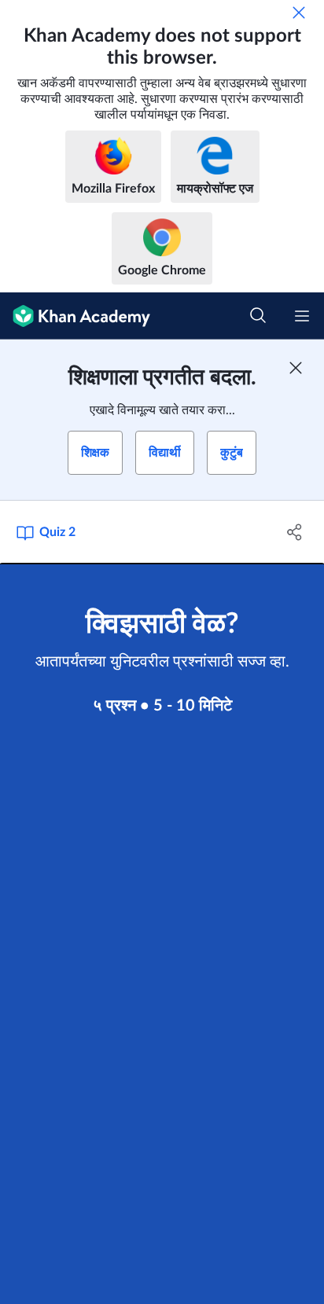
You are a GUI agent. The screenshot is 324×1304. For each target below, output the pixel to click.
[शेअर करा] (294, 532)
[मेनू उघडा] (302, 316)
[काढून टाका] (298, 12)
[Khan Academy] (75, 316)
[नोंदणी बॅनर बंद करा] (295, 368)
